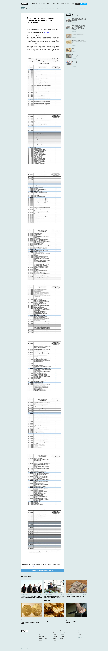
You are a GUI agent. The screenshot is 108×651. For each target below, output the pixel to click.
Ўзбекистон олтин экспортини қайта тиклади (53, 620)
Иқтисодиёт (49, 3)
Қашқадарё (62, 632)
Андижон (54, 630)
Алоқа (79, 634)
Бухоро (61, 630)
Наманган (62, 634)
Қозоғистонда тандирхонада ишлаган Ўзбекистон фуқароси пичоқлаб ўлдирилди (76, 621)
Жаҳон (44, 3)
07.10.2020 (29, 25)
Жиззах (54, 632)
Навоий (54, 634)
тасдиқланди (46, 32)
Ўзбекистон (23, 594)
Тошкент (54, 638)
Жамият (62, 3)
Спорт (58, 3)
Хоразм (54, 640)
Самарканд (55, 636)
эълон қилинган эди (30, 566)
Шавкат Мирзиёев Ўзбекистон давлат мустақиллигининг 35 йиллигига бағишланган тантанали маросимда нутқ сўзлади (54, 598)
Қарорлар (72, 3)
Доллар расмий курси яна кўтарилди (76, 596)
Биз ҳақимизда (81, 630)
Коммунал (67, 3)
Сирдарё (62, 636)
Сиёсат (54, 3)
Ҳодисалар (40, 3)
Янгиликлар (34, 3)
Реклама (80, 632)
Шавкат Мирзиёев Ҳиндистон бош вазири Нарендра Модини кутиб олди (31, 597)
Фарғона (62, 638)
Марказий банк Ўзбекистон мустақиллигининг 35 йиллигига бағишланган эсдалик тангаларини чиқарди (30, 621)
